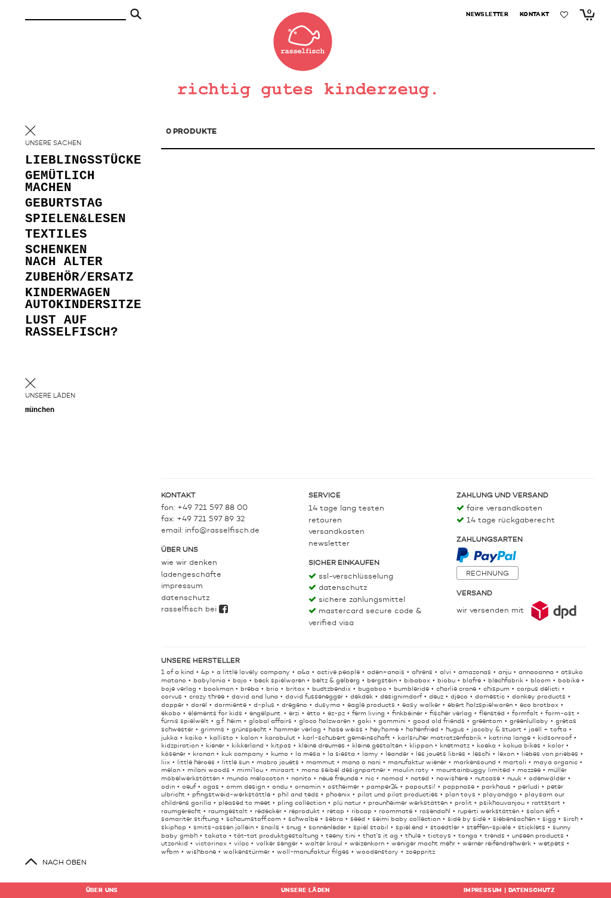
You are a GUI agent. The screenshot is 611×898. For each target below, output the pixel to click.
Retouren (325, 520)
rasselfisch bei (190, 609)
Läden (305, 890)
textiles (56, 235)
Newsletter (329, 544)
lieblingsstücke (73, 161)
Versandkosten (336, 532)
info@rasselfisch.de (222, 530)
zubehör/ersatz (73, 278)
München (39, 410)
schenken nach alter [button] (64, 256)
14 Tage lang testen (346, 508)
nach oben (64, 862)
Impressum (182, 586)
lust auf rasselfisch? (71, 327)
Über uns (102, 890)
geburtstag (64, 204)
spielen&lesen (73, 219)
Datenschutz (185, 598)
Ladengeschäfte (191, 575)
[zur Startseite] (305, 36)
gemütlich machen (60, 182)
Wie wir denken (189, 563)
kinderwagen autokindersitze (73, 299)
